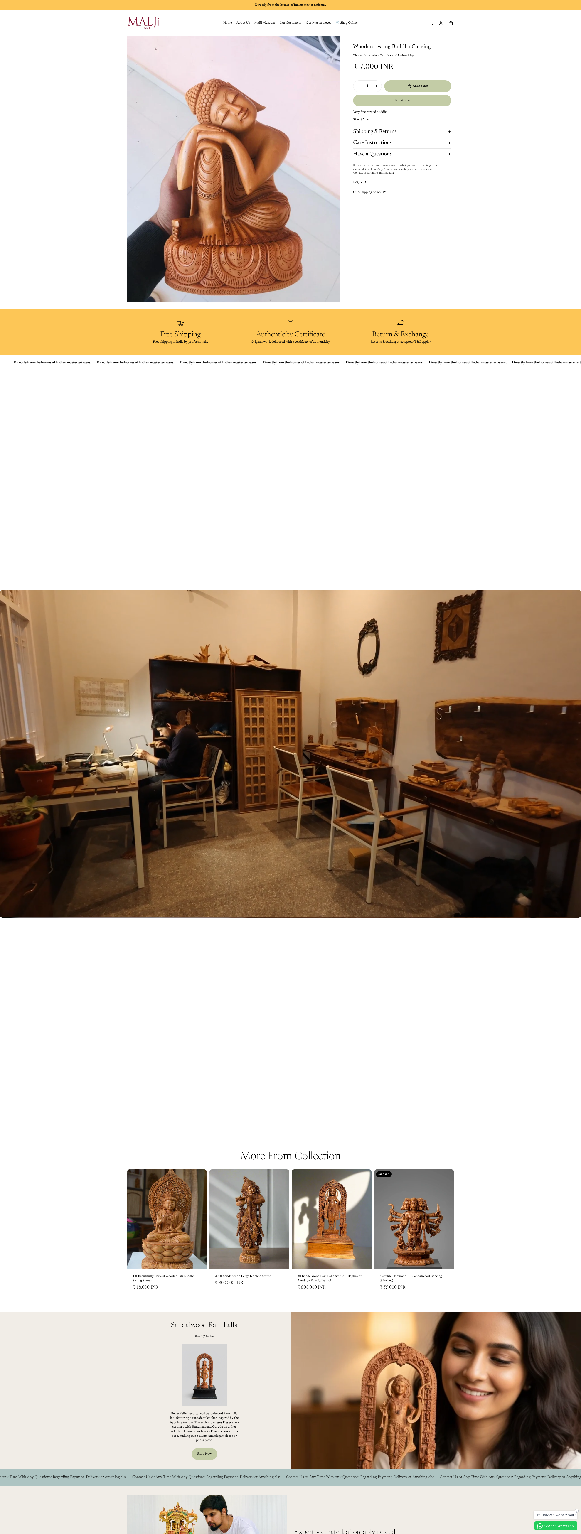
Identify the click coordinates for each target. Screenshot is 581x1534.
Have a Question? (372, 154)
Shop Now (204, 1453)
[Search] (431, 23)
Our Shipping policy (367, 192)
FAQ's (357, 182)
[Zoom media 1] (233, 169)
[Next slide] (200, 1219)
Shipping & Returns (374, 131)
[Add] (200, 1262)
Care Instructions (372, 142)
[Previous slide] (134, 1219)
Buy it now (402, 100)
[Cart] (451, 23)
